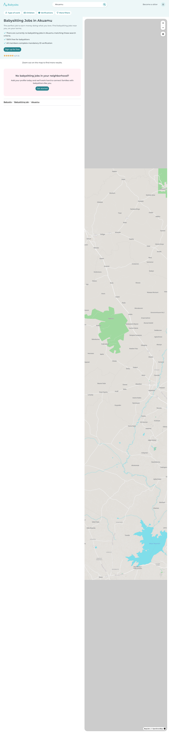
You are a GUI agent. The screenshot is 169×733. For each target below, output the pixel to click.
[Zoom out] (163, 27)
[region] (125, 375)
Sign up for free (12, 49)
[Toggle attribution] (164, 728)
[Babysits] (11, 4)
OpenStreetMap (158, 729)
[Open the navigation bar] (163, 4)
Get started (42, 88)
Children (30, 13)
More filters (64, 13)
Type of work (13, 13)
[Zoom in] (163, 23)
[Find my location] (163, 34)
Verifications (46, 13)
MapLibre (147, 729)
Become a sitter (150, 4)
